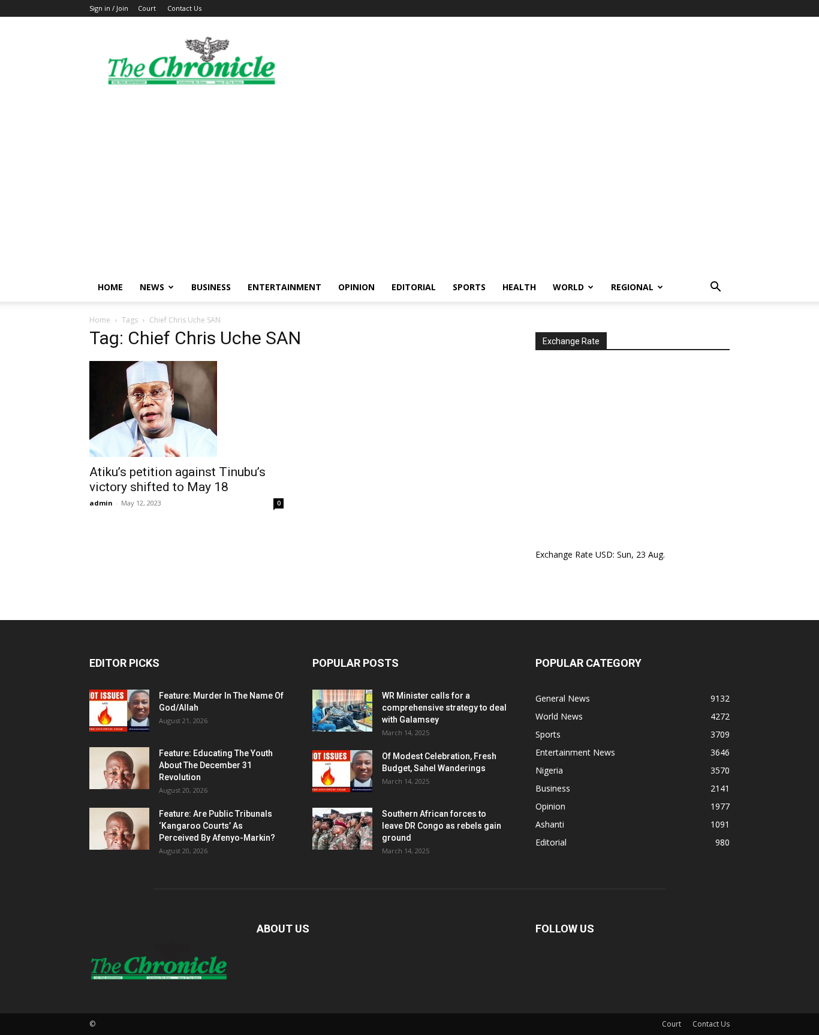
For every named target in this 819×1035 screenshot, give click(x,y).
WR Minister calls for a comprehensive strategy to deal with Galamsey (444, 707)
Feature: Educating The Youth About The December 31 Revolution (216, 765)
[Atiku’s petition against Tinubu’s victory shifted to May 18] (186, 409)
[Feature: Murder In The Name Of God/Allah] (119, 711)
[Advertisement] (409, 183)
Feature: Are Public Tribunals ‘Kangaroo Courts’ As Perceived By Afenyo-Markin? (217, 826)
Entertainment (284, 287)
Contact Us (184, 8)
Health (519, 287)
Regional (632, 287)
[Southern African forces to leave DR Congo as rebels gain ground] (342, 829)
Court (147, 8)
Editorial (414, 287)
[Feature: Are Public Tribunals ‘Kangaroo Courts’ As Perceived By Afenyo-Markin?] (119, 829)
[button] (715, 288)
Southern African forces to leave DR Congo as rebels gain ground (441, 826)
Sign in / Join (108, 8)
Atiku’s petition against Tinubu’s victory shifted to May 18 (177, 479)
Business (211, 287)
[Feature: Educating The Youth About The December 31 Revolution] (119, 768)
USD (604, 554)
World (568, 287)
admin (101, 502)
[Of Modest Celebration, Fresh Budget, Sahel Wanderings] (342, 771)
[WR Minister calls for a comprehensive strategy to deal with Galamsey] (342, 711)
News (152, 287)
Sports (469, 287)
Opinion (356, 287)
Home (110, 287)
